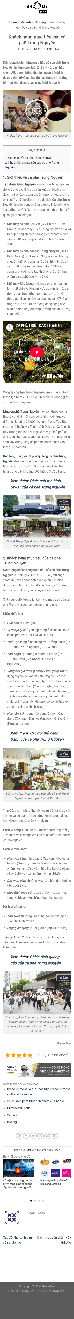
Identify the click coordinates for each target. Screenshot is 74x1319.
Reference (54, 1149)
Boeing (12, 1122)
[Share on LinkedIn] (55, 1136)
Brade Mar (52, 49)
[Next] (71, 1177)
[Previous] (4, 1177)
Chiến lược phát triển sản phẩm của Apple (35, 1101)
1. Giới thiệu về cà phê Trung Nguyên (28, 158)
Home (13, 22)
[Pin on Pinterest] (47, 1136)
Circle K (12, 1115)
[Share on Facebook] (26, 1136)
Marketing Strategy (33, 22)
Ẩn (42, 150)
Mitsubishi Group (19, 1108)
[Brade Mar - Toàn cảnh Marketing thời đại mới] (37, 7)
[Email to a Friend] (40, 1136)
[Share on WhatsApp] (19, 1136)
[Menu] (5, 7)
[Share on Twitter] (33, 1136)
